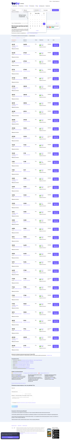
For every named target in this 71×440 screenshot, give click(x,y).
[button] (30, 13)
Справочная (19, 425)
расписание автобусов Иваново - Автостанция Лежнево (31, 360)
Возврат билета (14, 425)
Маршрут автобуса (15, 48)
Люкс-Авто (41, 69)
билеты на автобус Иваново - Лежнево (23, 365)
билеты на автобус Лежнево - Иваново (23, 364)
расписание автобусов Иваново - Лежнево (25, 362)
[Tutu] (16, 3)
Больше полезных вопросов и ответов (19, 383)
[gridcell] (42, 17)
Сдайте (52, 378)
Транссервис (41, 44)
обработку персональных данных (23, 402)
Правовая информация (20, 433)
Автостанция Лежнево (30, 368)
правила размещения (32, 402)
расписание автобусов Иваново (23, 367)
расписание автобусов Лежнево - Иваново (25, 361)
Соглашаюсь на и (24, 402)
